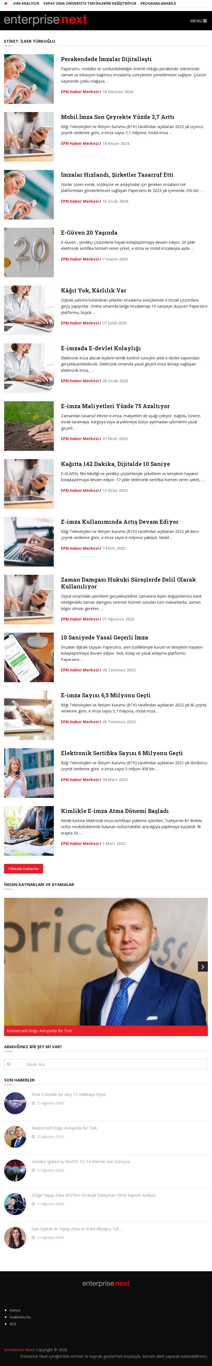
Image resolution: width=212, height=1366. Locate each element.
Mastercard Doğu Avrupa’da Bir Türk (64, 1128)
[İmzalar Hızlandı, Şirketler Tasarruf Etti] (29, 194)
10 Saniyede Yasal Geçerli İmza (104, 637)
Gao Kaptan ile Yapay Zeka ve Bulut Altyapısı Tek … (77, 1228)
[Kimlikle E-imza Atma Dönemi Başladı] (29, 831)
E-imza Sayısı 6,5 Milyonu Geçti (106, 695)
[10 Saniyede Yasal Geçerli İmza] (29, 657)
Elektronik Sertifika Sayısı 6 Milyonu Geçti (122, 753)
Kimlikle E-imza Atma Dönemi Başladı (115, 810)
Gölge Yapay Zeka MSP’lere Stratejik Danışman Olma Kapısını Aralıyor (94, 1195)
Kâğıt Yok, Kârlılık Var (93, 290)
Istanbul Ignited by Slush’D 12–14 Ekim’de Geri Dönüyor (81, 1161)
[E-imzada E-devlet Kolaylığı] (29, 368)
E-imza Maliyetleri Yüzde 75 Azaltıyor (115, 406)
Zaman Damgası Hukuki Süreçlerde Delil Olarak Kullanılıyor (128, 583)
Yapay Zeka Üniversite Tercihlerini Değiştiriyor (70, 3)
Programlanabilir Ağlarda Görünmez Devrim (166, 3)
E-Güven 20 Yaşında (89, 232)
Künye (15, 1310)
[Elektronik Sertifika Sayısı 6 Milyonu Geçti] (29, 773)
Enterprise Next (19, 1349)
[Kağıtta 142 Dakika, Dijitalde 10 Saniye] (29, 484)
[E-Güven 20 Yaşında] (29, 252)
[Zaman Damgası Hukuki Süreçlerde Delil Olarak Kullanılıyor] (29, 599)
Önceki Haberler (24, 868)
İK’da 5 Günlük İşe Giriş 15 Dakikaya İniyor (69, 1094)
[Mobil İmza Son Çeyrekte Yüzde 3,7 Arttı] (29, 137)
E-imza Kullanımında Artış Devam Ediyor (120, 521)
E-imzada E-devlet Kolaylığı (101, 348)
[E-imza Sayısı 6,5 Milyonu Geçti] (29, 715)
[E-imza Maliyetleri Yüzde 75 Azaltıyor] (29, 426)
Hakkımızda (20, 1316)
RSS (13, 1323)
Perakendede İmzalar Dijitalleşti (106, 59)
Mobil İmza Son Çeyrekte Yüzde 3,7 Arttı (117, 116)
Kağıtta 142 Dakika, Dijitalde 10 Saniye (115, 463)
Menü (196, 20)
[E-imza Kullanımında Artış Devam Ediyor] (29, 542)
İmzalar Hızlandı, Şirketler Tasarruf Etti (117, 174)
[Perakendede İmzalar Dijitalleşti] (29, 79)
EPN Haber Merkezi (80, 91)
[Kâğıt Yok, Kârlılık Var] (29, 310)
